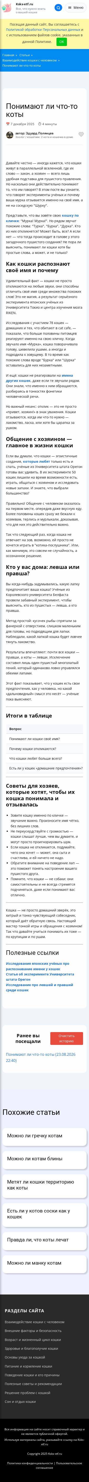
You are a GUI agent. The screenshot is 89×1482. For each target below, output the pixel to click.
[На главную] (6, 7)
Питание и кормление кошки (28, 1366)
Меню (79, 7)
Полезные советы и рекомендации (33, 1383)
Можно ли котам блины (34, 1159)
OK (61, 41)
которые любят (36, 461)
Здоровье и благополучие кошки (31, 1348)
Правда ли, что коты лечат (38, 1240)
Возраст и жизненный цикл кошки (33, 1339)
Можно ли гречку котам (34, 1136)
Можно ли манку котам (34, 1263)
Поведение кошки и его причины (32, 1375)
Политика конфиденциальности (30, 1463)
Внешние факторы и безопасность (33, 1330)
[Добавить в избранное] (81, 135)
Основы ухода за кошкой (25, 1357)
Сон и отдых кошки (20, 1401)
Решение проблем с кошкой (27, 1393)
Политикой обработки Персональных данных (43, 29)
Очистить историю (67, 1038)
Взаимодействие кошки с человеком (34, 1322)
